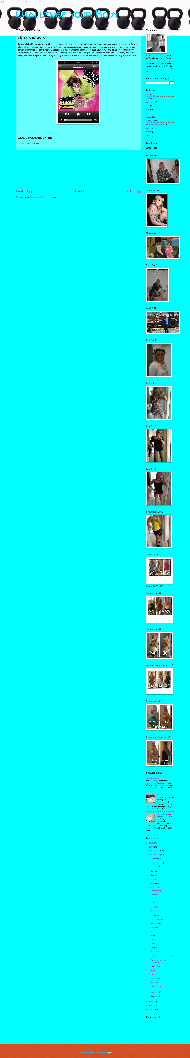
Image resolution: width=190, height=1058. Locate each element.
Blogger (108, 1053)
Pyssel (148, 113)
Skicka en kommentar (30, 143)
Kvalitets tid (155, 952)
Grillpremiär (155, 966)
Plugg (153, 935)
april (153, 883)
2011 (151, 1005)
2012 (151, 1001)
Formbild (149, 98)
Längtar (154, 948)
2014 (151, 843)
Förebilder (155, 911)
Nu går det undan (164, 814)
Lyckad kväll (156, 978)
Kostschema (162, 795)
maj (153, 879)
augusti (154, 867)
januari (154, 996)
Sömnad (149, 117)
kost (147, 128)
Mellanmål (155, 915)
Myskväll (154, 907)
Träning (149, 120)
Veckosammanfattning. (155, 124)
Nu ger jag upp (157, 919)
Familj (148, 94)
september (156, 863)
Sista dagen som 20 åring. (161, 956)
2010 (151, 1009)
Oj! (152, 974)
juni (153, 875)
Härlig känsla (156, 987)
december (155, 851)
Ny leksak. (155, 927)
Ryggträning (156, 923)
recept (149, 132)
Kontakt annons (152, 778)
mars (153, 887)
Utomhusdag (156, 891)
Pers (148, 109)
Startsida (79, 191)
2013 (151, 847)
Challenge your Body (67, 14)
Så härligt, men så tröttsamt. (162, 903)
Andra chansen (157, 983)
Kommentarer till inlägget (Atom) (43, 197)
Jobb (148, 106)
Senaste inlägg (24, 191)
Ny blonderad (156, 899)
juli (152, 871)
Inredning (150, 102)
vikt (147, 135)
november (155, 855)
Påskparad (155, 895)
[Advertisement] (78, 169)
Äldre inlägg (134, 191)
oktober (154, 859)
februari (154, 992)
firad (152, 931)
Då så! (153, 940)
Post (153, 944)
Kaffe (153, 970)
